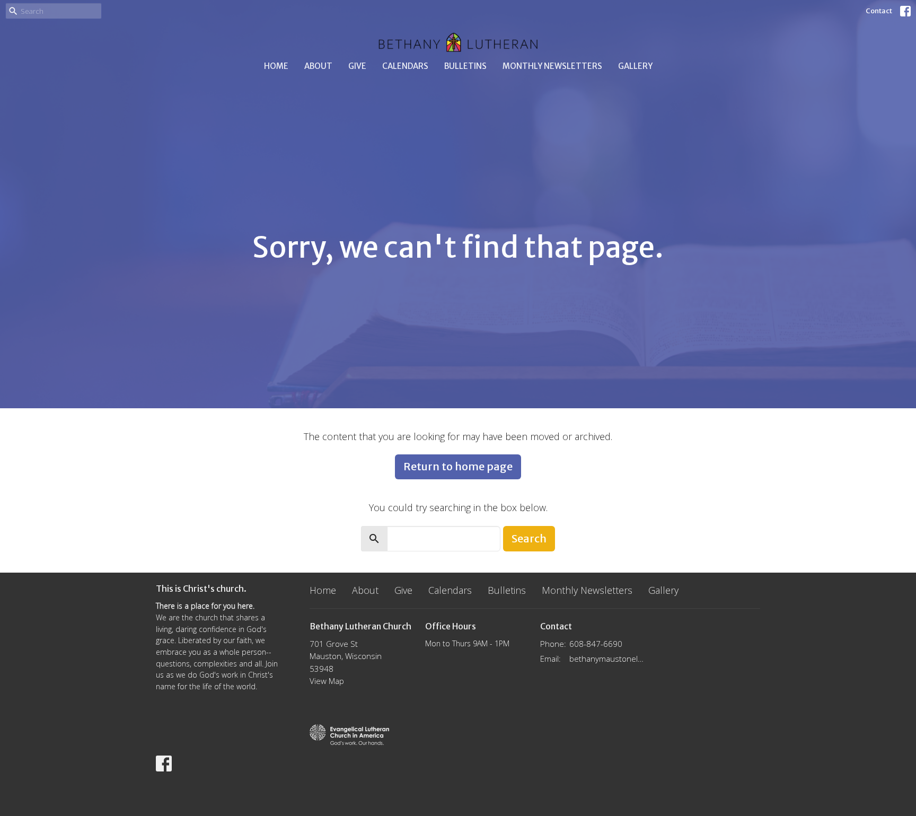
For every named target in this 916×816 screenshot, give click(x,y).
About (318, 66)
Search (529, 538)
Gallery (635, 66)
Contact (879, 10)
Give (357, 66)
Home (276, 66)
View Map (327, 680)
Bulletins (465, 66)
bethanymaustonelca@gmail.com (607, 658)
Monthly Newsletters (552, 66)
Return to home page (458, 466)
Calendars (405, 66)
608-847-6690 (595, 643)
